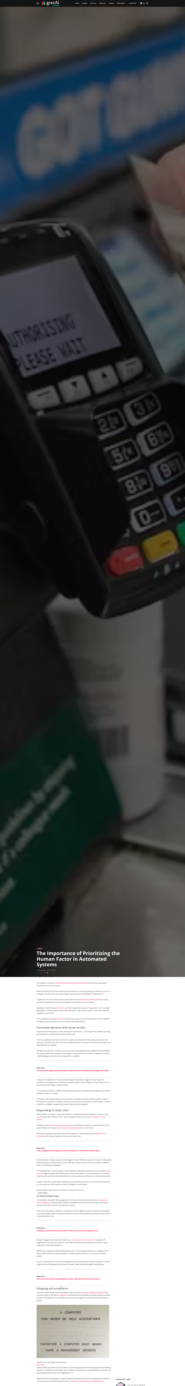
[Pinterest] (43, 973)
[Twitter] (41, 973)
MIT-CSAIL (40, 1365)
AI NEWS (39, 948)
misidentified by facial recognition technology (71, 983)
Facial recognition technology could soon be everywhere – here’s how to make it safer (68, 1151)
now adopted (62, 1295)
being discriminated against (90, 1000)
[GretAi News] (50, 3)
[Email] (47, 973)
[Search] (147, 3)
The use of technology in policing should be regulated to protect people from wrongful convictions (73, 1070)
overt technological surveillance (92, 1292)
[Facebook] (39, 973)
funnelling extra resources (60, 1125)
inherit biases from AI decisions (82, 1240)
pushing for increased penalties (70, 1128)
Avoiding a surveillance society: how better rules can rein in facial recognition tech (67, 1231)
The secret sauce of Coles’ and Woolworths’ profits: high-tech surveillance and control (68, 1279)
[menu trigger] (39, 3)
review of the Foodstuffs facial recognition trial (87, 1381)
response (61, 1019)
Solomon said (63, 1008)
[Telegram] (45, 973)
